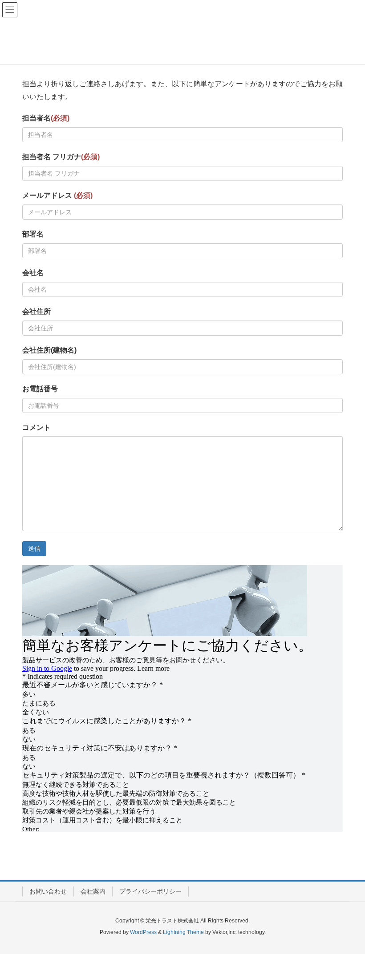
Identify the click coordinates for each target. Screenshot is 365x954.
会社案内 (93, 891)
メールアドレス (57, 195)
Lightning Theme (183, 932)
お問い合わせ (48, 891)
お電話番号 (40, 389)
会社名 (33, 273)
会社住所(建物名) (49, 350)
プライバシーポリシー (150, 891)
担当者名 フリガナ (61, 156)
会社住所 (36, 311)
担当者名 (45, 118)
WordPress (143, 932)
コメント (36, 427)
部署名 (33, 234)
